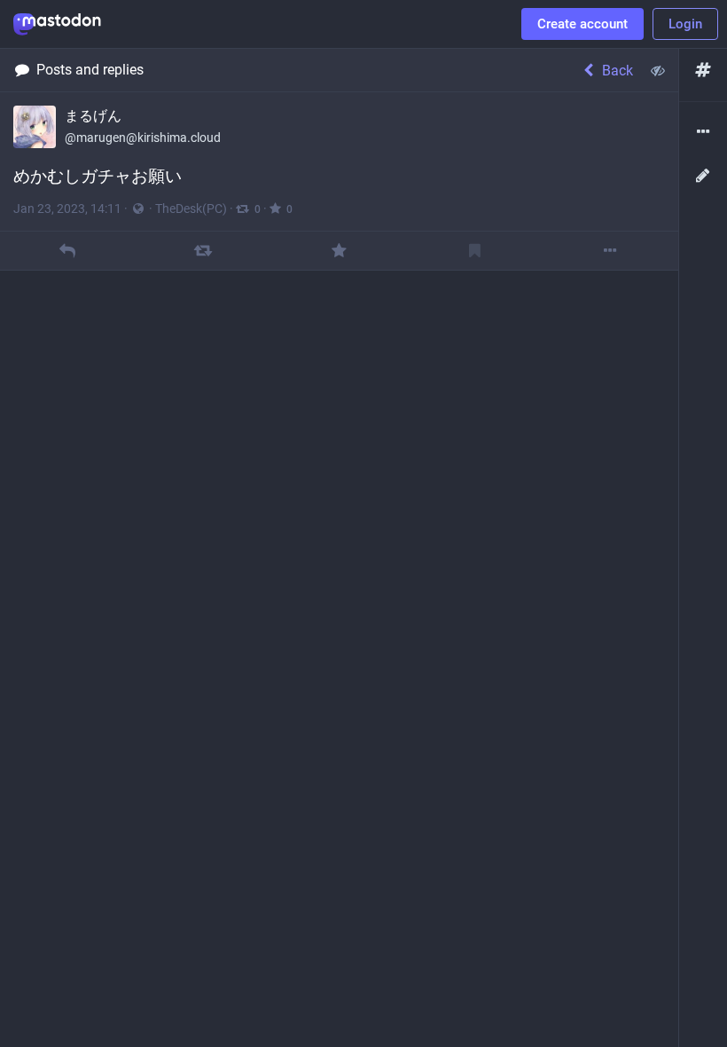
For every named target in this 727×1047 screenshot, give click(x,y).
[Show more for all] (657, 70)
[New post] (703, 176)
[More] (610, 250)
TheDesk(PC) (191, 208)
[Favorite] (339, 250)
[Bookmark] (475, 250)
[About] (703, 132)
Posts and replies (90, 69)
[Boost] (203, 250)
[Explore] (703, 70)
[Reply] (68, 250)
